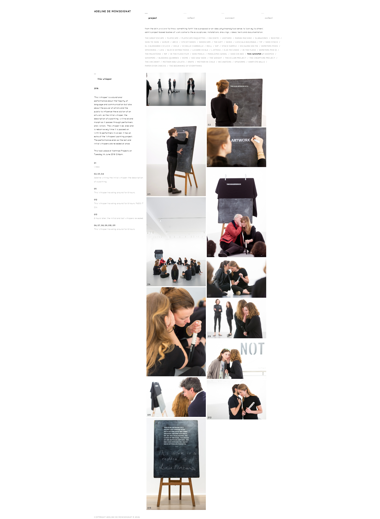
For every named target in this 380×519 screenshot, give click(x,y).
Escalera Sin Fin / (250, 46)
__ (151, 14)
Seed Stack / (273, 42)
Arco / (176, 42)
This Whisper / (255, 54)
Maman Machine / (245, 38)
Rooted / (277, 38)
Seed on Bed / (238, 54)
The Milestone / (154, 54)
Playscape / (174, 38)
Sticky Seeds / (190, 42)
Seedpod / (270, 54)
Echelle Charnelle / (194, 46)
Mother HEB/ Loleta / (175, 62)
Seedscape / (206, 42)
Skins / (230, 42)
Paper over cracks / (157, 66)
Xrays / (192, 62)
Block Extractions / (179, 50)
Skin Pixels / (200, 54)
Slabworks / (263, 38)
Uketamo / (228, 38)
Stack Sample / (231, 46)
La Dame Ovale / (201, 50)
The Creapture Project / (263, 58)
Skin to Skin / (153, 42)
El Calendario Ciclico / (159, 46)
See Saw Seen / (200, 58)
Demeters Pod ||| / (269, 50)
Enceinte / (215, 38)
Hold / (177, 46)
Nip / (218, 46)
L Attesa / (217, 50)
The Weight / (217, 58)
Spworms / (241, 62)
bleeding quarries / (170, 58)
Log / (163, 50)
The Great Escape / (156, 38)
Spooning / (152, 50)
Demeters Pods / (271, 46)
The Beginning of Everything (186, 66)
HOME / (186, 58)
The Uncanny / (154, 62)
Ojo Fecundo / (233, 50)
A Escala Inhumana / (247, 42)
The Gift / (220, 42)
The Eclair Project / (237, 58)
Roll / (211, 46)
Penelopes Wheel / (219, 54)
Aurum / (167, 42)
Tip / (262, 42)
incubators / (226, 62)
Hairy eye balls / (258, 62)
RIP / (167, 54)
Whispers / (152, 58)
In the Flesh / (250, 50)
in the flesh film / (181, 54)
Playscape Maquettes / (195, 38)
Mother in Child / (207, 62)
